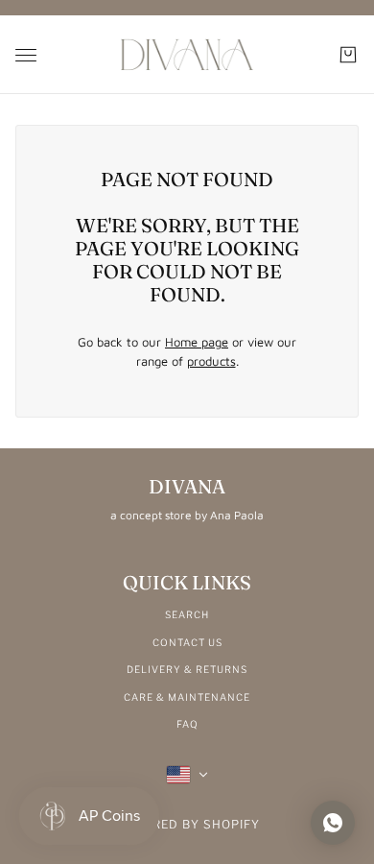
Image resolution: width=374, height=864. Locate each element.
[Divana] (187, 55)
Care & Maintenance (187, 697)
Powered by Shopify (187, 824)
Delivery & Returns (187, 669)
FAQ (187, 724)
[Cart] (348, 54)
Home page (196, 341)
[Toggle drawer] (25, 55)
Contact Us (187, 642)
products (211, 361)
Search (187, 614)
